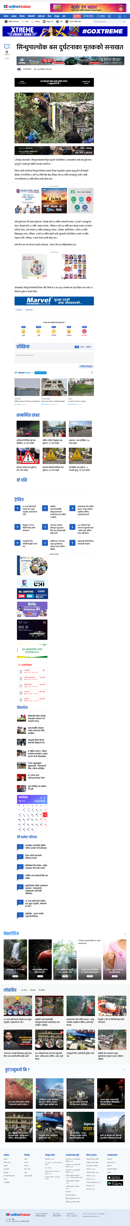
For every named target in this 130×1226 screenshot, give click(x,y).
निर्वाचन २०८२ (90, 1179)
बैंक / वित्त (27, 1169)
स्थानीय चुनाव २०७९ (92, 1173)
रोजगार (26, 1166)
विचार (49, 16)
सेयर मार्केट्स (89, 16)
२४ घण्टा (24, 990)
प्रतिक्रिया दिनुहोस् (86, 366)
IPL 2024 (48, 1168)
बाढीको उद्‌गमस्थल (13, 21)
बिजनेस (22, 16)
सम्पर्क (109, 1173)
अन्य (64, 16)
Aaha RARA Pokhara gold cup (52, 1172)
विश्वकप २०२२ (90, 1186)
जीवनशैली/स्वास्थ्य (9, 1176)
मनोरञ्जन (41, 16)
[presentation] (88, 372)
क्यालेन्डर (23, 797)
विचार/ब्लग (7, 1163)
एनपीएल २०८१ (49, 1159)
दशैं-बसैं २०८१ (90, 1189)
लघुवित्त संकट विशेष (92, 1163)
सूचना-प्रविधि (28, 1176)
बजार (26, 1159)
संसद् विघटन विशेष (92, 1166)
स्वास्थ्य (102, 16)
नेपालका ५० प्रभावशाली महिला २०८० (73, 1171)
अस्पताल (37, 21)
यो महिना (42, 990)
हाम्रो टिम (109, 1159)
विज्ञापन (109, 1166)
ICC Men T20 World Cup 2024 (53, 1164)
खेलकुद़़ (6, 1173)
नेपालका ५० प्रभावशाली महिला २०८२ (73, 1160)
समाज (5, 1159)
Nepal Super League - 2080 (53, 1178)
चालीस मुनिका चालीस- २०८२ (73, 1182)
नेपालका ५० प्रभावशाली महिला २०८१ (73, 1166)
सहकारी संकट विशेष (92, 1159)
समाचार (13, 16)
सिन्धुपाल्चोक (29, 310)
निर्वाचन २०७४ (90, 1169)
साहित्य (6, 1166)
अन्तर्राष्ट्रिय (7, 1183)
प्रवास (5, 1179)
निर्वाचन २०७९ (90, 1176)
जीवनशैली (31, 16)
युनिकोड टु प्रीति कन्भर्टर (73, 1202)
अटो (25, 1173)
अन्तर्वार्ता (6, 1169)
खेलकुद (56, 16)
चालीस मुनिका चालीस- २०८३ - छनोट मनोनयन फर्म (74, 1177)
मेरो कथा (68, 1192)
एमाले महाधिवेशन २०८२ (93, 1183)
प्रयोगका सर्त (111, 1163)
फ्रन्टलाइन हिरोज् (71, 1195)
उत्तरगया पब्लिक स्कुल (75, 21)
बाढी (61, 21)
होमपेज (6, 16)
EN (109, 16)
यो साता (33, 990)
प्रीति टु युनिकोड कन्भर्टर (73, 1199)
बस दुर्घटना (19, 310)
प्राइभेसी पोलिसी (112, 1169)
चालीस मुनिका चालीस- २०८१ (73, 1188)
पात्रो (78, 16)
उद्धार (26, 21)
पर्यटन (26, 1163)
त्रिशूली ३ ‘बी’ (50, 21)
